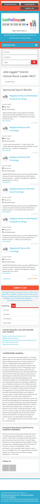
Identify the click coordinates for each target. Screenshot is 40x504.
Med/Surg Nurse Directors (10, 338)
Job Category (7, 318)
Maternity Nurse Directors (10, 344)
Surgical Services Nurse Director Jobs (13, 336)
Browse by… (6, 306)
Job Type (6, 310)
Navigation (9, 45)
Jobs (28, 278)
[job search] (34, 278)
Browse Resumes (11, 4)
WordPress (12, 497)
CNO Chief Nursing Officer (10, 342)
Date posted (7, 323)
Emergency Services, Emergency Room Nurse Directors (19, 340)
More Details (6, 120)
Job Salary (6, 314)
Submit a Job (29, 8)
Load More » (7, 279)
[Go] (34, 62)
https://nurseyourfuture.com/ (10, 495)
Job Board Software (27, 495)
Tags (13, 306)
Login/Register (29, 4)
